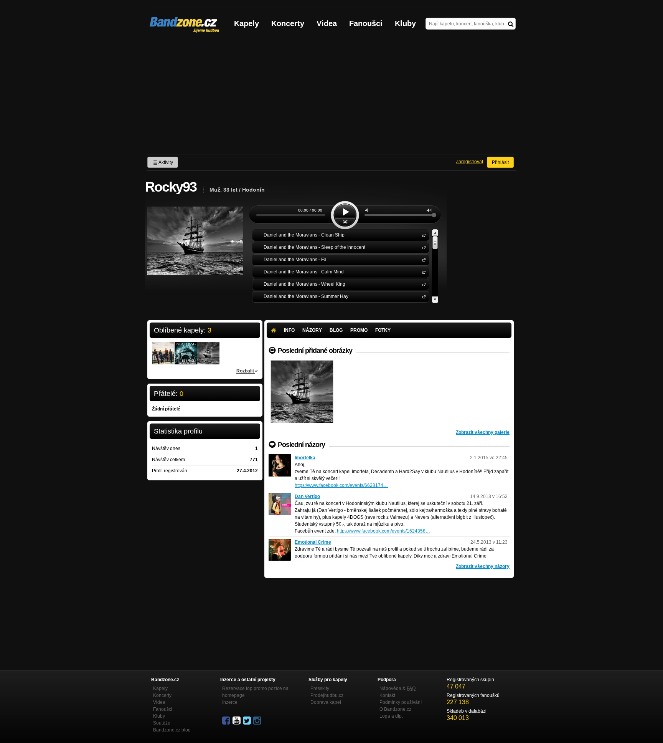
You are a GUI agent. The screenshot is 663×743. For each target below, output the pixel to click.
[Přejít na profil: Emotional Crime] (280, 542)
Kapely (246, 23)
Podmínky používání (400, 702)
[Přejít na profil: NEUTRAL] (186, 348)
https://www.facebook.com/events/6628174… (341, 485)
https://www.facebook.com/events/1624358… (383, 531)
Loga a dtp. (391, 716)
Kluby (405, 23)
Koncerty (287, 23)
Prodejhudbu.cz (326, 695)
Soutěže (161, 723)
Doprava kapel (325, 702)
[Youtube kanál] (237, 721)
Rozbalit (247, 371)
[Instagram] (257, 721)
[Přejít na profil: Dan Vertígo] (280, 496)
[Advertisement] (331, 96)
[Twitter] (247, 721)
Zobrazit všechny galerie (483, 432)
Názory (312, 330)
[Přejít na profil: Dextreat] (163, 348)
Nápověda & (397, 688)
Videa (327, 23)
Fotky (383, 330)
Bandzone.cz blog (172, 730)
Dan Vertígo (307, 496)
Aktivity (165, 162)
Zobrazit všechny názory (483, 566)
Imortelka (305, 457)
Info (289, 330)
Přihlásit (500, 162)
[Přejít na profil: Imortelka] (280, 457)
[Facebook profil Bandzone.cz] (226, 721)
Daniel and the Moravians (422, 234)
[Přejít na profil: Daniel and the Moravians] (208, 348)
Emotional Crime (313, 542)
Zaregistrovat (469, 161)
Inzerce (229, 702)
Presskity (319, 688)
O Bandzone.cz (395, 709)
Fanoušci (366, 23)
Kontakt (387, 695)
